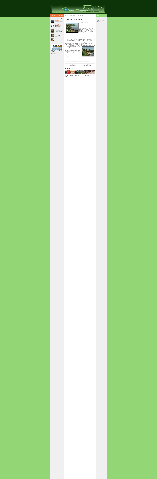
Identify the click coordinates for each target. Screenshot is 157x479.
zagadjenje (72, 15)
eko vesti (68, 61)
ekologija (71, 61)
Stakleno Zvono (68, 21)
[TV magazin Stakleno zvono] (59, 15)
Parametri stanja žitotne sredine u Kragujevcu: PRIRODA (59, 35)
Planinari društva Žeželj (88, 75)
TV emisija (56, 29)
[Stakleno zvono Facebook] (61, 15)
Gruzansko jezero (74, 61)
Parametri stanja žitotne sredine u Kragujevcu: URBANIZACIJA (59, 31)
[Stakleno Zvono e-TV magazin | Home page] (78, 9)
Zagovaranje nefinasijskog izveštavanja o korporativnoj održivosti (58, 26)
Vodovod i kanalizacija (87, 61)
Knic (76, 61)
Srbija (81, 61)
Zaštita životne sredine (78, 15)
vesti (83, 61)
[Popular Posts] (57, 18)
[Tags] (61, 18)
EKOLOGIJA (67, 15)
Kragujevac (79, 61)
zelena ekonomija (57, 20)
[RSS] (62, 15)
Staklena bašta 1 (77, 75)
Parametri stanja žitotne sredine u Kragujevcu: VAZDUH (59, 39)
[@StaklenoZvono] (58, 15)
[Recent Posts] (53, 18)
